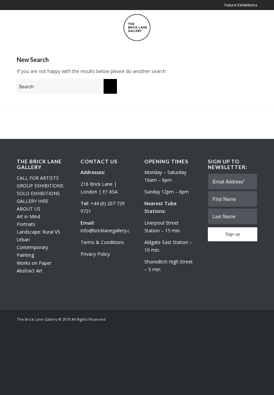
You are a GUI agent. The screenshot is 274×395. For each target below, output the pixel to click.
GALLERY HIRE (32, 201)
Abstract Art (29, 270)
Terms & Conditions (102, 242)
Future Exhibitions (241, 4)
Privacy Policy (95, 254)
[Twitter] (232, 319)
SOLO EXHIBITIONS (38, 193)
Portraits (26, 224)
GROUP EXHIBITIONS (40, 185)
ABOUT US (28, 209)
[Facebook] (252, 319)
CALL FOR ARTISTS (38, 178)
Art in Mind (28, 216)
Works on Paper (34, 263)
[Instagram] (242, 319)
